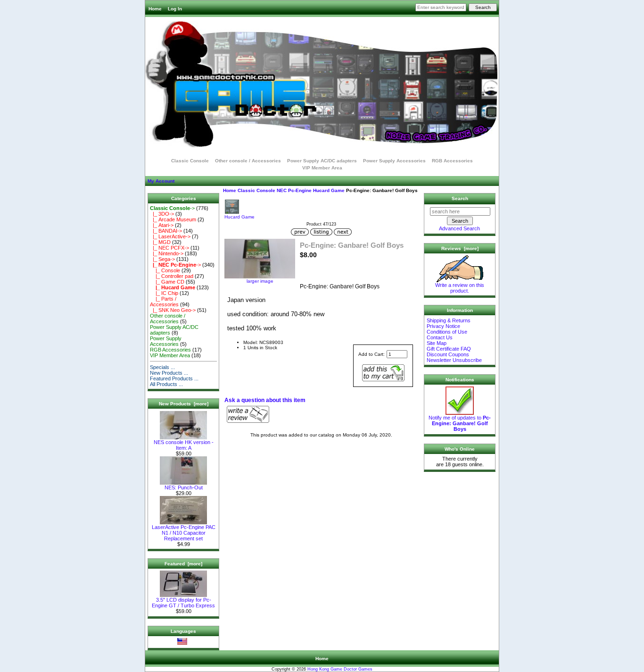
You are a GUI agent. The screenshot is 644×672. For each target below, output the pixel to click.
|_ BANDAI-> (166, 231)
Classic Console (256, 190)
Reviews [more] (460, 248)
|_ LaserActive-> (170, 236)
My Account (161, 181)
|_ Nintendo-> (166, 253)
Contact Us (440, 337)
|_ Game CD (167, 282)
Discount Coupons (448, 354)
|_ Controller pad (171, 276)
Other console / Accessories (248, 160)
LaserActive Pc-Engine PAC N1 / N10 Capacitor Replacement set (183, 532)
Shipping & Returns (449, 320)
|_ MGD (160, 242)
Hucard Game (329, 190)
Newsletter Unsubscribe (454, 360)
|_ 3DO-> (162, 214)
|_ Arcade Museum (173, 219)
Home (155, 8)
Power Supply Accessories (394, 160)
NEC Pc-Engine (294, 190)
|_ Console (165, 270)
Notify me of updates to (460, 423)
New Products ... (169, 373)
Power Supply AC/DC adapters (322, 160)
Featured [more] (183, 563)
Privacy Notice (443, 326)
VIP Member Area (322, 167)
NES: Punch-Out (184, 487)
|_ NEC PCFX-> (169, 248)
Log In (175, 8)
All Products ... (166, 384)
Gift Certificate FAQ (449, 349)
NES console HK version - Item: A (184, 445)
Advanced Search (459, 228)
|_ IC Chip (164, 293)
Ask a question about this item (264, 400)
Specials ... (162, 367)
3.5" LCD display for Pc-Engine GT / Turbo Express (183, 602)
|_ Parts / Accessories (164, 301)
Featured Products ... (174, 378)
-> (172, 208)
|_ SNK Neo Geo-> (173, 310)
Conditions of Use (447, 332)
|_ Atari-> (161, 225)
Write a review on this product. (459, 288)
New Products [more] (183, 403)
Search (460, 198)
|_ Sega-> (162, 259)
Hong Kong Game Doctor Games (339, 669)
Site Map (436, 343)
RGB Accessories (452, 160)
